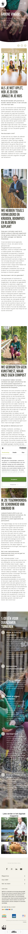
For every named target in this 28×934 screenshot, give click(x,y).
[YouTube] (21, 869)
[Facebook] (7, 869)
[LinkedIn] (16, 869)
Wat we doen (6, 883)
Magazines (5, 876)
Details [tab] (14, 452)
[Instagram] (12, 869)
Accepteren (14, 479)
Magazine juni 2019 (6, 10)
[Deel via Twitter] (22, 45)
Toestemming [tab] (5, 452)
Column (7, 932)
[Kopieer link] (25, 45)
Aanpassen (13, 484)
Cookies (24, 922)
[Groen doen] (14, 848)
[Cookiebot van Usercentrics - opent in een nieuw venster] (19, 448)
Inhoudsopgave (14, 932)
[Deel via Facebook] (18, 45)
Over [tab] (23, 452)
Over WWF (5, 879)
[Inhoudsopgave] (14, 836)
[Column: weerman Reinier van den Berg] (14, 823)
